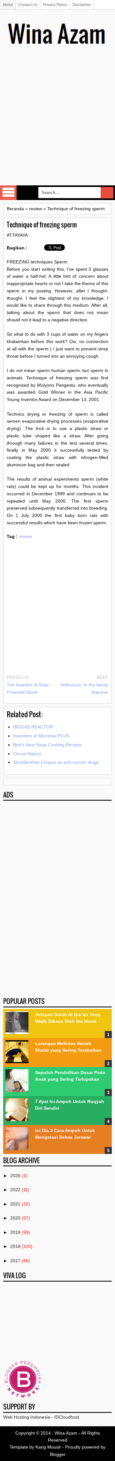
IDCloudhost (66, 1417)
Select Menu (8, 192)
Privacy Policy (55, 5)
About (8, 5)
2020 (15, 1218)
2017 (15, 1260)
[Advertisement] (57, 124)
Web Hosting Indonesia (26, 1417)
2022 (15, 1189)
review (25, 536)
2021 (15, 1204)
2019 (15, 1232)
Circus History (27, 753)
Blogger (57, 1454)
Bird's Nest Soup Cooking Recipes (47, 744)
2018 (15, 1246)
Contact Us (27, 5)
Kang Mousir (48, 1447)
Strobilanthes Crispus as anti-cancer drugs (56, 762)
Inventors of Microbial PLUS (41, 735)
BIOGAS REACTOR (33, 726)
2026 (15, 1175)
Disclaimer (82, 5)
